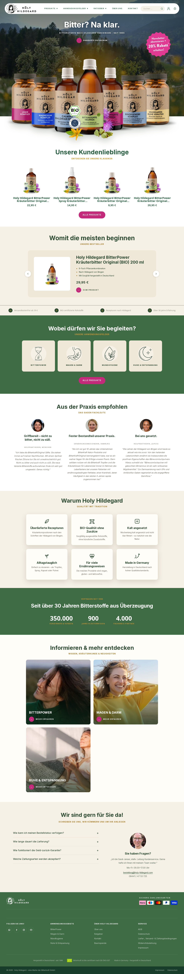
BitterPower (55, 929)
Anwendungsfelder (75, 8)
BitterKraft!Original (77, 456)
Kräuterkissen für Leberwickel (82, 466)
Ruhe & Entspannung (59, 943)
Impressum (143, 947)
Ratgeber (100, 8)
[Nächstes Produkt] (156, 274)
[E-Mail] (31, 930)
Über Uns (117, 8)
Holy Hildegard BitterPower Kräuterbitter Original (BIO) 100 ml (31, 200)
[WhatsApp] (9, 930)
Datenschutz (144, 934)
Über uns (98, 929)
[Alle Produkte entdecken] (92, 100)
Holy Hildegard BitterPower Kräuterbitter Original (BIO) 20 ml (112, 200)
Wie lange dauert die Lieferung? (56, 841)
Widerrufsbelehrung (147, 943)
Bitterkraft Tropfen (99, 462)
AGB (140, 929)
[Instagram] (24, 930)
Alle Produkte (92, 215)
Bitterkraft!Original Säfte (39, 452)
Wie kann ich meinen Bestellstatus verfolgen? (56, 833)
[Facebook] (16, 930)
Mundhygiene (56, 938)
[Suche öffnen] (162, 8)
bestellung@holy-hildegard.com (138, 872)
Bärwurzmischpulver (154, 462)
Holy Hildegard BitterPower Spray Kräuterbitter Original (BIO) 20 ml (71, 200)
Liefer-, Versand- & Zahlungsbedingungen (157, 938)
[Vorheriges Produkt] (28, 274)
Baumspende (100, 943)
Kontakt (133, 8)
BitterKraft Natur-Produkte (90, 452)
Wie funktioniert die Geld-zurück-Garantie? (56, 850)
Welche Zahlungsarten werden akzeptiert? (56, 859)
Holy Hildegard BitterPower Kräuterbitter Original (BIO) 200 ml (152, 200)
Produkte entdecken (93, 40)
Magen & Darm (57, 934)
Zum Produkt (88, 290)
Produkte (51, 8)
